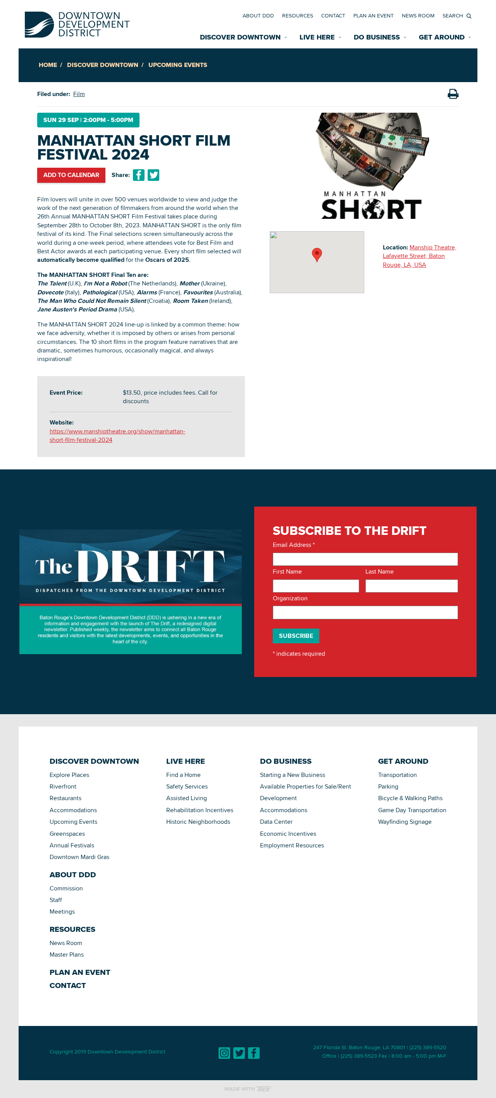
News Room (418, 15)
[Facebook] (253, 1053)
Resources (297, 15)
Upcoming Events (177, 64)
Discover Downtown (102, 64)
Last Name (379, 571)
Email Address (294, 545)
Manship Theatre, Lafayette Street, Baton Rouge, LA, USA (419, 256)
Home (48, 64)
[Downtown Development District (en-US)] (77, 23)
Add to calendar (71, 174)
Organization (290, 598)
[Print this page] (453, 94)
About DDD (258, 15)
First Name (287, 571)
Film (79, 93)
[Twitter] (239, 1053)
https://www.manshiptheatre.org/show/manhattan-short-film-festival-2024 (117, 435)
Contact (333, 15)
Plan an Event (373, 15)
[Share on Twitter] (153, 175)
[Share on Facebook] (139, 175)
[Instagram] (224, 1053)
